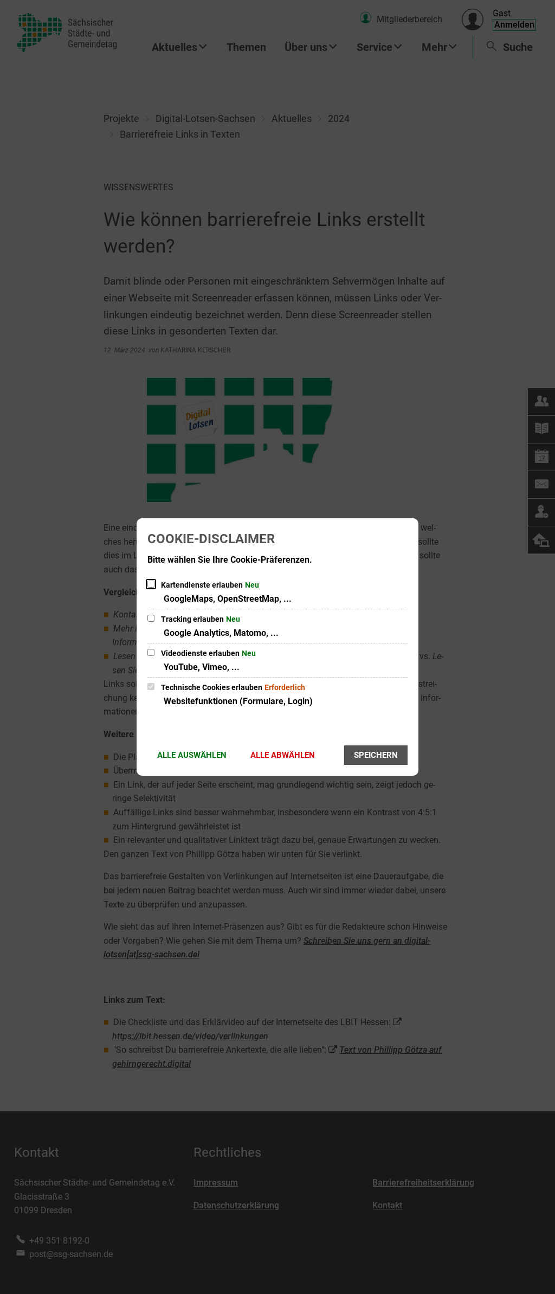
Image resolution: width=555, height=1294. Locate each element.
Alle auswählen (192, 755)
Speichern (376, 755)
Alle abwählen (282, 755)
